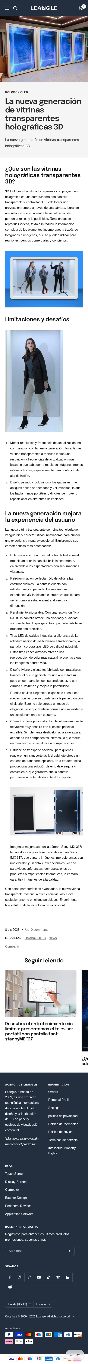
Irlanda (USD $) (17, 1304)
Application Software (19, 1214)
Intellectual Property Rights (62, 1150)
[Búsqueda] (15, 8)
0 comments (39, 929)
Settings (54, 1108)
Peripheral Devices (18, 1206)
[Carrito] (80, 8)
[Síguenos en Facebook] (10, 1277)
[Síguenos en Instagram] (19, 1277)
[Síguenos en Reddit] (10, 1287)
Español (41, 1304)
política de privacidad (63, 1116)
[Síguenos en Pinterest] (29, 1277)
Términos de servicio (63, 1140)
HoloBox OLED (16, 92)
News (53, 938)
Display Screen (15, 1182)
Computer (12, 1189)
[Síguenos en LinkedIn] (67, 1277)
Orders (53, 1092)
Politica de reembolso (63, 1124)
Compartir (12, 946)
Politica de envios (60, 1132)
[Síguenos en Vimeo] (58, 1277)
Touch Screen (14, 1173)
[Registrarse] (68, 1250)
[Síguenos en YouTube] (39, 1277)
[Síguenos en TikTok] (48, 1277)
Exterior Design (16, 1197)
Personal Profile (59, 1099)
